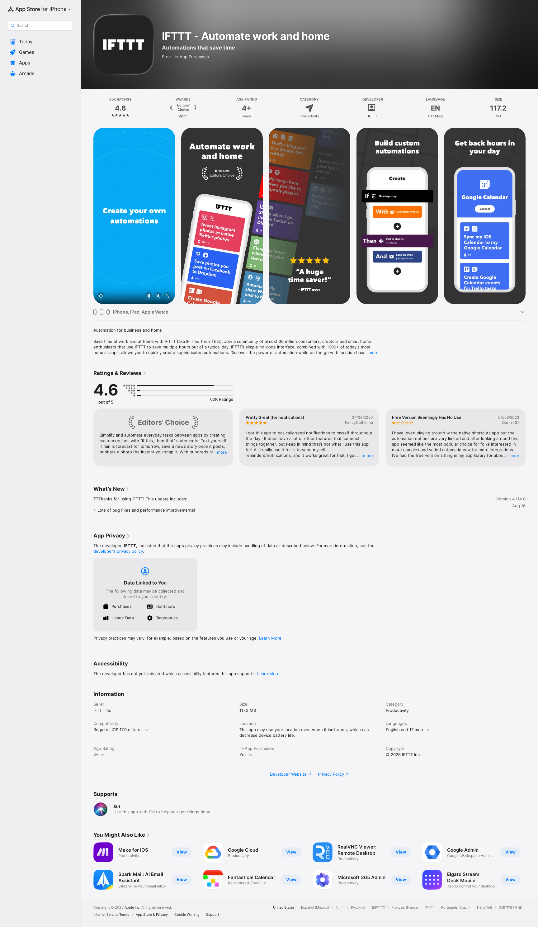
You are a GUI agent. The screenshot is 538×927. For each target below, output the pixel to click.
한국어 (430, 907)
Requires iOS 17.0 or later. (118, 729)
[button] (40, 41)
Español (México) (315, 907)
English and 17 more (405, 729)
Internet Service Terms (111, 914)
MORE (222, 452)
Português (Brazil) (455, 907)
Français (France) (405, 907)
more (374, 352)
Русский (358, 907)
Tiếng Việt (484, 907)
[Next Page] (531, 216)
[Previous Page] (87, 216)
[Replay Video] (101, 296)
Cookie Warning (187, 914)
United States (284, 907)
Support (212, 914)
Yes (243, 754)
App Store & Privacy (152, 914)
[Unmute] (158, 296)
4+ (96, 754)
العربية (340, 907)
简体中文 (378, 907)
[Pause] (149, 296)
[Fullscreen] (167, 296)
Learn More (270, 638)
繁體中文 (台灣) (510, 907)
